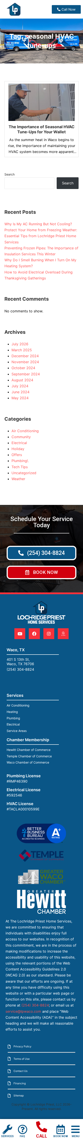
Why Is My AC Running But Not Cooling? (38, 224)
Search (9, 174)
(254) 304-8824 (20, 669)
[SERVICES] (7, 1129)
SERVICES (7, 1136)
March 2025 (22, 350)
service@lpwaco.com (23, 1011)
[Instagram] (48, 633)
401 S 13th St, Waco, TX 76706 (20, 661)
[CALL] (41, 1126)
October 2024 (23, 368)
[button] (41, 572)
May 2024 (20, 398)
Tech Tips (20, 467)
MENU (75, 1136)
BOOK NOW (60, 1136)
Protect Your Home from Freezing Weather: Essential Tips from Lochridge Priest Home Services (40, 236)
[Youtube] (19, 633)
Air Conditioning (25, 431)
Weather (18, 479)
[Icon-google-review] (63, 633)
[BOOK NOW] (60, 1129)
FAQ (22, 1136)
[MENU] (75, 1129)
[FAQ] (22, 1129)
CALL (41, 1136)
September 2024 (26, 374)
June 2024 (20, 392)
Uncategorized (24, 473)
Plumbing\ (20, 460)
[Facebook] (34, 633)
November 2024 (25, 362)
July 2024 (20, 386)
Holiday (18, 449)
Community (21, 437)
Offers (17, 455)
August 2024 (22, 380)
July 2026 (20, 344)
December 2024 (25, 356)
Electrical (19, 443)
